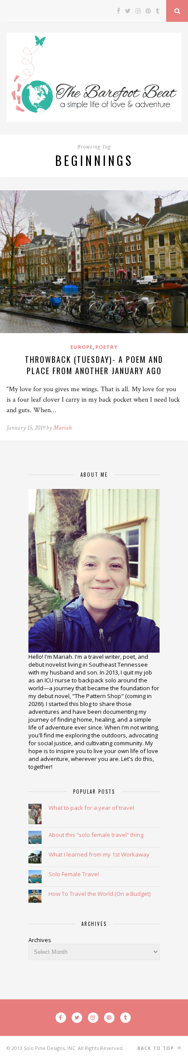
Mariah (62, 427)
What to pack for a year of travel (91, 808)
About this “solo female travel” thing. (97, 835)
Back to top (156, 1048)
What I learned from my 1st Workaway (99, 854)
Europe (81, 347)
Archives (39, 940)
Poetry (106, 347)
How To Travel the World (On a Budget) (99, 894)
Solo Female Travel (74, 874)
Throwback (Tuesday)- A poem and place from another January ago (94, 365)
